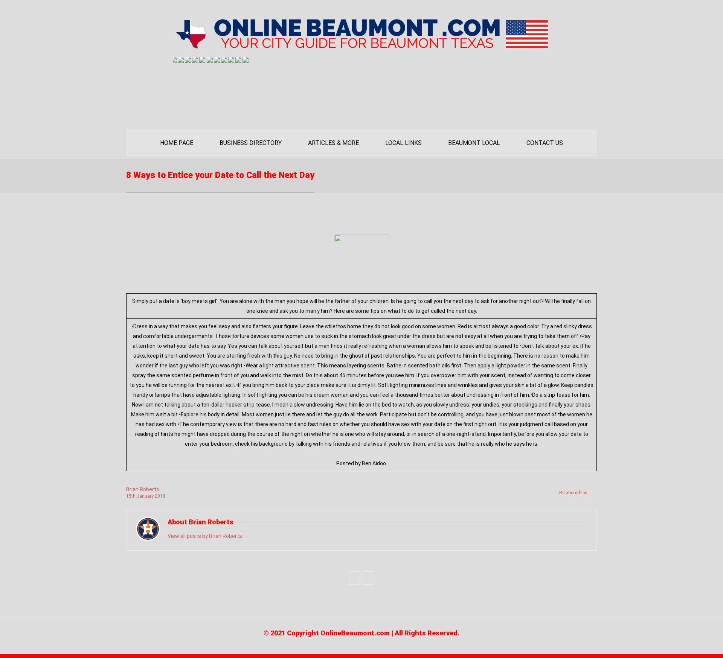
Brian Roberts (142, 489)
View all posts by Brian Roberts (208, 536)
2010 (160, 496)
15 (131, 496)
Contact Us (544, 142)
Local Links (403, 142)
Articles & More (333, 142)
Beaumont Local (474, 142)
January (146, 496)
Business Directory (251, 142)
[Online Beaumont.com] (361, 46)
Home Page (176, 142)
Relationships (573, 492)
